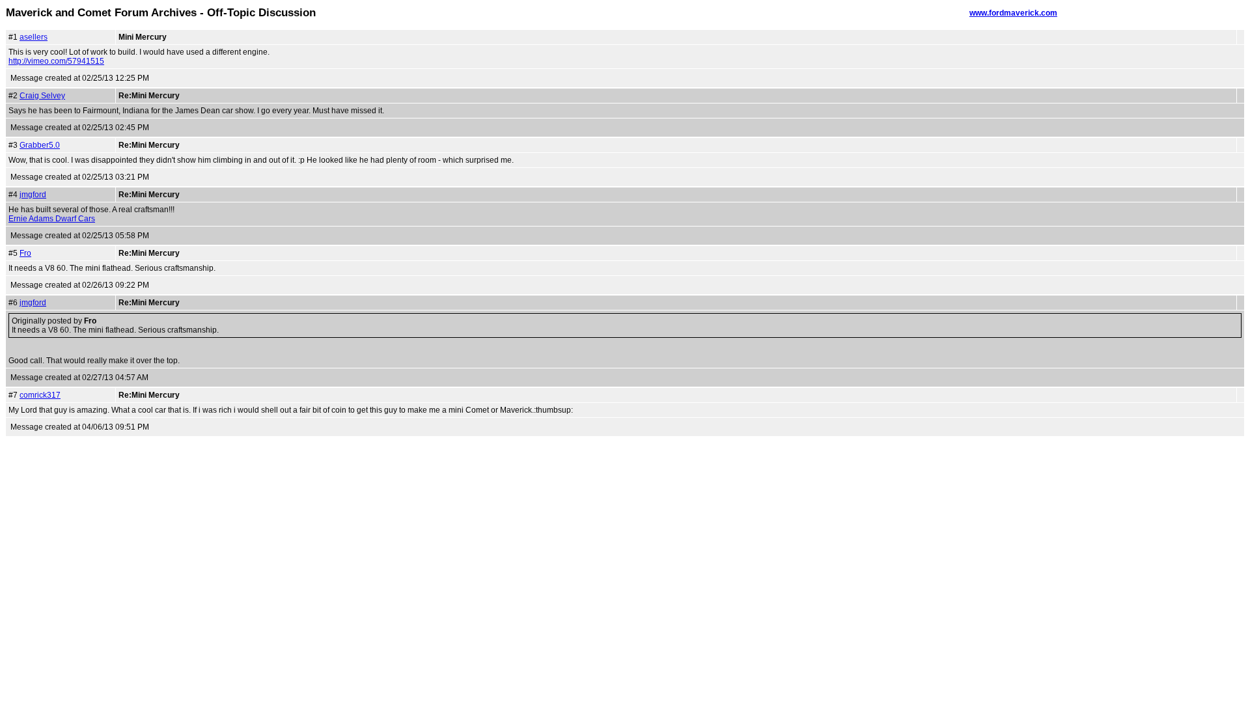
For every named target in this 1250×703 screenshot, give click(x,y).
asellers (34, 37)
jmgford (33, 194)
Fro (25, 253)
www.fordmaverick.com (1013, 13)
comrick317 (40, 395)
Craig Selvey (42, 95)
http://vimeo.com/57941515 (56, 61)
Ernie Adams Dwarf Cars (51, 218)
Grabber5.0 (40, 145)
